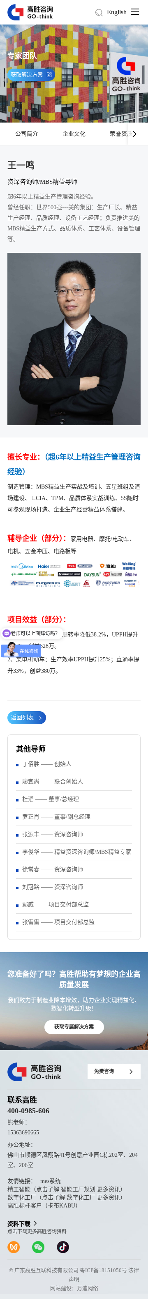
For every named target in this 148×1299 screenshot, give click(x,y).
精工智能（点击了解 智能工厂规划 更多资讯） (66, 1189)
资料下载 (18, 1224)
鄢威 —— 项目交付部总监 (55, 905)
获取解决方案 (27, 74)
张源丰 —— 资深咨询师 (52, 834)
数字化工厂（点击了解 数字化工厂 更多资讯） (66, 1197)
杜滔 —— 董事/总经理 (50, 799)
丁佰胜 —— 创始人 (47, 764)
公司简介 (26, 134)
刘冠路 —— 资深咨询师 (52, 887)
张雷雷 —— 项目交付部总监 (58, 922)
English (117, 12)
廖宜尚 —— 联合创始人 (52, 782)
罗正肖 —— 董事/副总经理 (56, 817)
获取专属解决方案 (74, 1027)
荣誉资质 (121, 134)
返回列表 (22, 717)
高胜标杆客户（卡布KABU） (44, 1206)
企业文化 (74, 134)
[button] (134, 134)
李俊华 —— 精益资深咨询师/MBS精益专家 (76, 852)
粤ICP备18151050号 (103, 1270)
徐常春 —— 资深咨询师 (52, 869)
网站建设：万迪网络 (74, 1288)
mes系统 (50, 1181)
